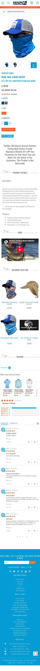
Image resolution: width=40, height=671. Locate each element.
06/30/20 (8, 484)
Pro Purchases (20, 612)
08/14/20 (8, 462)
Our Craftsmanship (20, 622)
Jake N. (8, 448)
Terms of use (11, 663)
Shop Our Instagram (20, 605)
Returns (20, 584)
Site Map (30, 663)
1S (3, 113)
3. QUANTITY (5, 118)
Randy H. (8, 490)
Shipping (20, 582)
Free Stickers (20, 590)
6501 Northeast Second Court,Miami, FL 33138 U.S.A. (20, 645)
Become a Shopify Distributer (20, 628)
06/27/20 (8, 507)
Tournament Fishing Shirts (20, 609)
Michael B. (8, 428)
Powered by (4, 367)
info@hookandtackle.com (20, 654)
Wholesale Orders (20, 635)
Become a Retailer (20, 603)
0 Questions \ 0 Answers (8, 403)
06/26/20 (8, 530)
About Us (20, 619)
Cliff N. (8, 514)
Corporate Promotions (20, 607)
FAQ (20, 586)
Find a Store (20, 598)
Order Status (20, 579)
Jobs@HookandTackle (20, 633)
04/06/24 (8, 442)
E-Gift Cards (20, 600)
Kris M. (8, 468)
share (9, 439)
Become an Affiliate (20, 631)
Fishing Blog (20, 624)
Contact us (20, 588)
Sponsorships (20, 626)
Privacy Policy (21, 663)
